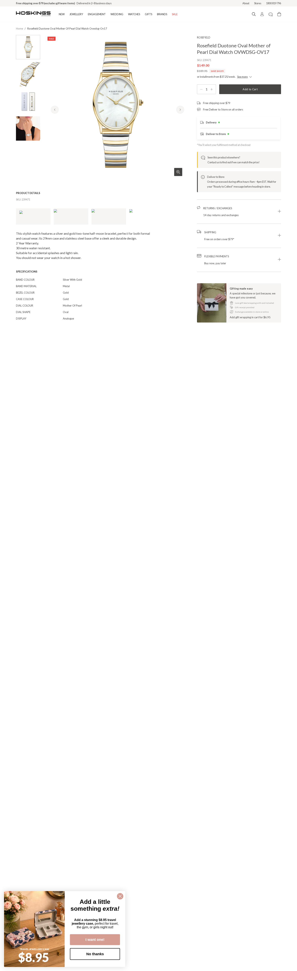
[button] (239, 212)
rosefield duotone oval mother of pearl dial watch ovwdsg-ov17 (67, 28)
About (245, 3)
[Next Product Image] (180, 110)
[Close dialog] (120, 896)
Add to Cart (250, 89)
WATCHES (134, 14)
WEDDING (117, 14)
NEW (62, 14)
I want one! (94, 940)
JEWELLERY (76, 14)
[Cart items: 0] (279, 14)
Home (19, 28)
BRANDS (162, 14)
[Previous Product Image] (55, 110)
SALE (175, 14)
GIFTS (148, 14)
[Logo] (33, 14)
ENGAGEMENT (97, 14)
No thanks (95, 954)
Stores (257, 3)
